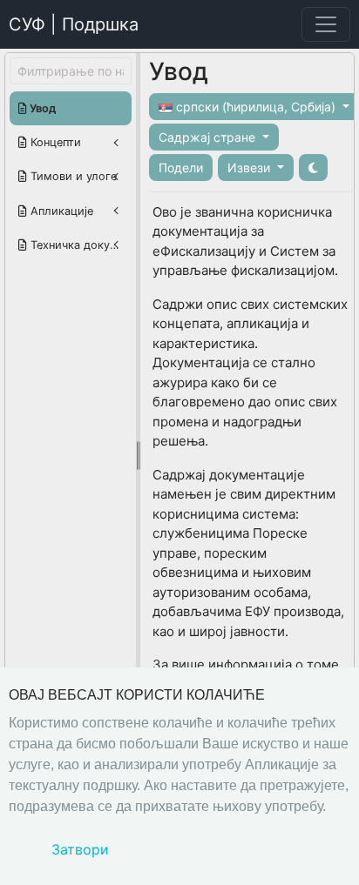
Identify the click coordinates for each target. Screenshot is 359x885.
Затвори (80, 849)
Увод (41, 108)
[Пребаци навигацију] (325, 24)
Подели (181, 167)
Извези (250, 167)
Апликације (60, 211)
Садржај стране (209, 137)
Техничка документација (79, 244)
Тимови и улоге (72, 176)
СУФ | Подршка (74, 24)
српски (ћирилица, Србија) (256, 106)
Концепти (54, 142)
